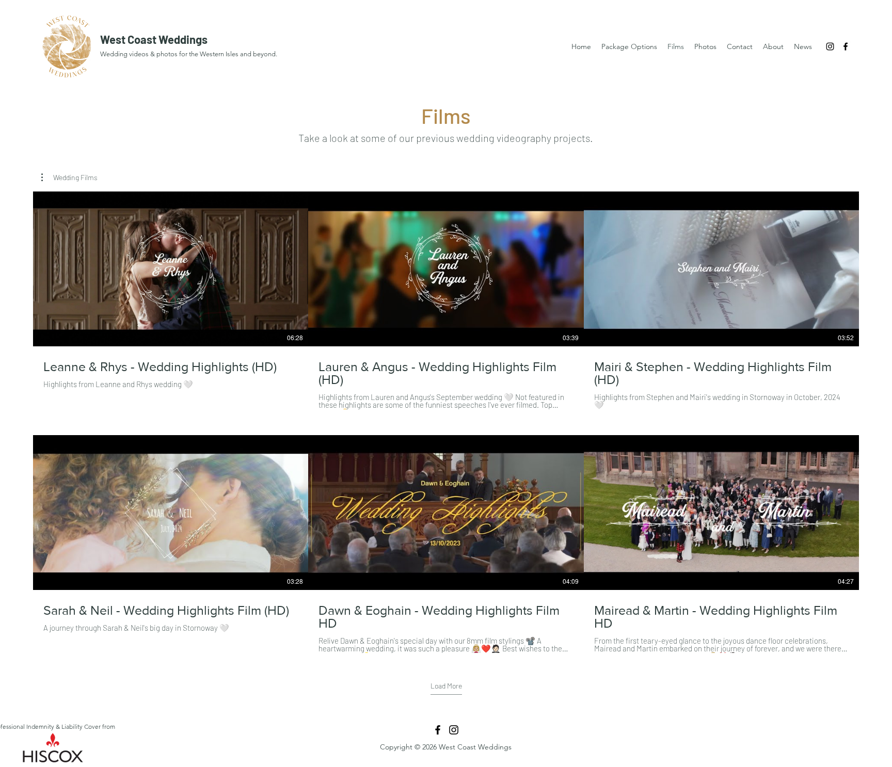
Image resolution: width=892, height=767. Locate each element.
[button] (69, 177)
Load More (446, 685)
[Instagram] (830, 46)
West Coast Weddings (154, 39)
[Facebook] (845, 46)
